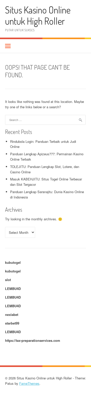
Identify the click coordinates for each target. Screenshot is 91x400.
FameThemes (29, 383)
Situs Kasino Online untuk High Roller (38, 15)
